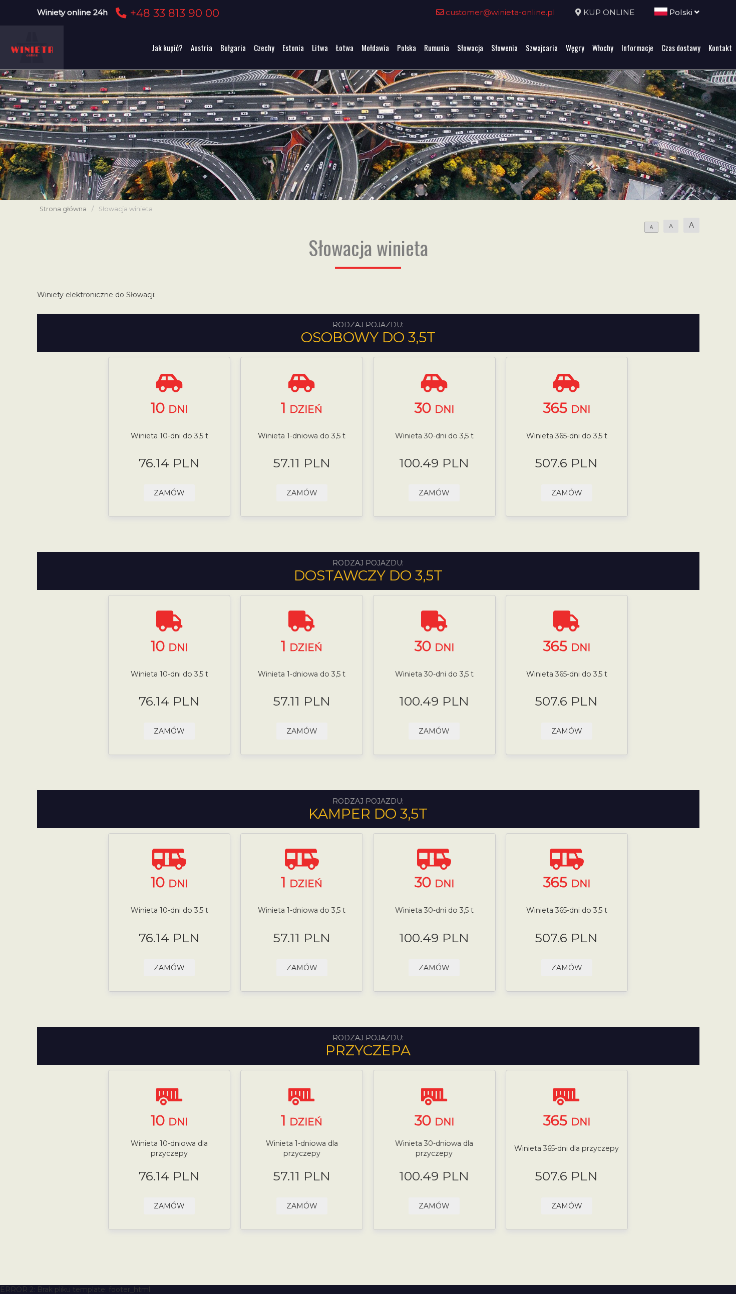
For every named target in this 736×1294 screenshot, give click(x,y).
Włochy (602, 47)
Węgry (575, 47)
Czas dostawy (680, 47)
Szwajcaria (542, 47)
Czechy (264, 47)
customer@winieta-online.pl (499, 12)
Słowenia (504, 47)
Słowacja (470, 47)
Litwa (320, 47)
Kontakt (720, 47)
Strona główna (63, 209)
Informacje (637, 47)
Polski (680, 12)
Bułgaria (233, 47)
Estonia (293, 47)
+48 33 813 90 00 (173, 13)
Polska (406, 47)
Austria (201, 47)
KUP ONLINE (608, 12)
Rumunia (436, 47)
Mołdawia (375, 47)
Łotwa (344, 47)
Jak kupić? (167, 47)
